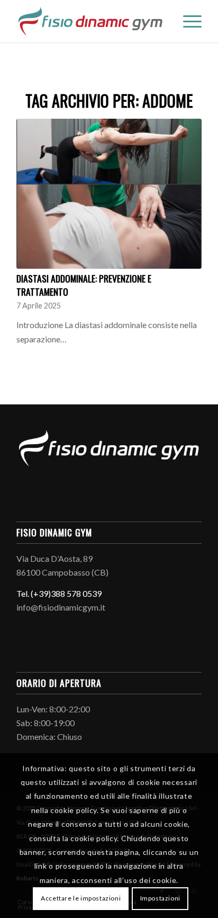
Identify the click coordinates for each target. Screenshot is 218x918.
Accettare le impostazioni (81, 898)
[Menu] (187, 21)
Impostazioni (160, 898)
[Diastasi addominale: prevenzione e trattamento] (109, 194)
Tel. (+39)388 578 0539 (59, 593)
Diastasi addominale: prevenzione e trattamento (83, 284)
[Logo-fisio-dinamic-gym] (90, 21)
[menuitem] (187, 21)
